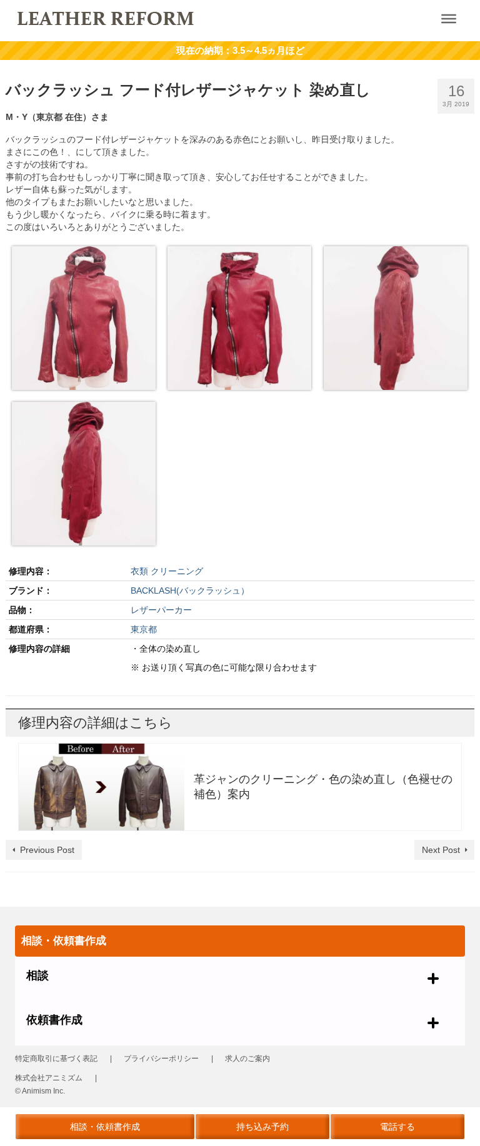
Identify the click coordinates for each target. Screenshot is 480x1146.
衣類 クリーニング (167, 571)
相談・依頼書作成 (105, 1127)
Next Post (441, 850)
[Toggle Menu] (448, 18)
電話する (397, 1127)
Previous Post (47, 850)
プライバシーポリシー (161, 1058)
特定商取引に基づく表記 (56, 1058)
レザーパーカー (161, 610)
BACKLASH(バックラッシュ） (190, 590)
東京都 (144, 629)
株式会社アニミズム (48, 1078)
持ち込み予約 (262, 1127)
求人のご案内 (247, 1058)
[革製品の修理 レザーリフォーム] (193, 17)
